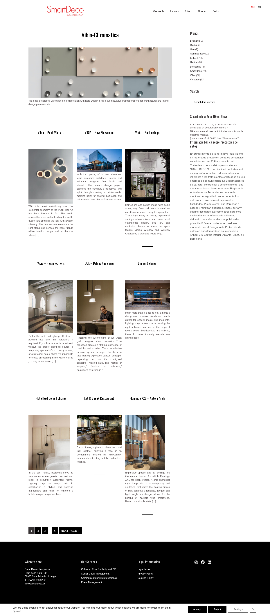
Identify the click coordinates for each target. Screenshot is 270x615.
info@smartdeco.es (35, 583)
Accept (197, 609)
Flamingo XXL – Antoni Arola (147, 398)
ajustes (17, 610)
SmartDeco (65, 13)
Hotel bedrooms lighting (51, 398)
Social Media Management (95, 573)
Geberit (194, 58)
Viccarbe (194, 79)
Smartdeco (196, 71)
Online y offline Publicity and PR (98, 569)
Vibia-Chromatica (100, 34)
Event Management (91, 582)
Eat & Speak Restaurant (99, 398)
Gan (192, 49)
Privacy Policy (145, 573)
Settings (238, 609)
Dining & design (147, 263)
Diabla (193, 45)
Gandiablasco (197, 53)
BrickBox (195, 40)
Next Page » (70, 530)
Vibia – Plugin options (50, 263)
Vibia (192, 75)
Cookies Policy (146, 578)
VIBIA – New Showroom (99, 132)
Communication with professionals (99, 578)
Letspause (195, 66)
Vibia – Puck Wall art (51, 132)
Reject (217, 609)
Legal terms (144, 569)
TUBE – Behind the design (99, 263)
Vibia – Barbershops (147, 132)
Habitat (194, 62)
